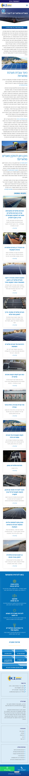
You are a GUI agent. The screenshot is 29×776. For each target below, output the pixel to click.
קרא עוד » (14, 228)
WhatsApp (7, 770)
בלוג (19, 17)
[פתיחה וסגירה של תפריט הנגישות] (3, 11)
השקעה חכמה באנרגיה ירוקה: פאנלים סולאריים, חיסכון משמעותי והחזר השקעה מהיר (14, 280)
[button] (27, 5)
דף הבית (22, 17)
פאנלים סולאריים (23, 85)
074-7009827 (22, 770)
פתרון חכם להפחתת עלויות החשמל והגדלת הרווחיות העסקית (14, 524)
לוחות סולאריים (23, 163)
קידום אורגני (18, 774)
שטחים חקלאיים (8, 189)
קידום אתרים (11, 774)
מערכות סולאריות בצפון (14, 465)
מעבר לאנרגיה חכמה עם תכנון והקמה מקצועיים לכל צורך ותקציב (14, 492)
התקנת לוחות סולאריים (12, 170)
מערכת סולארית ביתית (22, 119)
